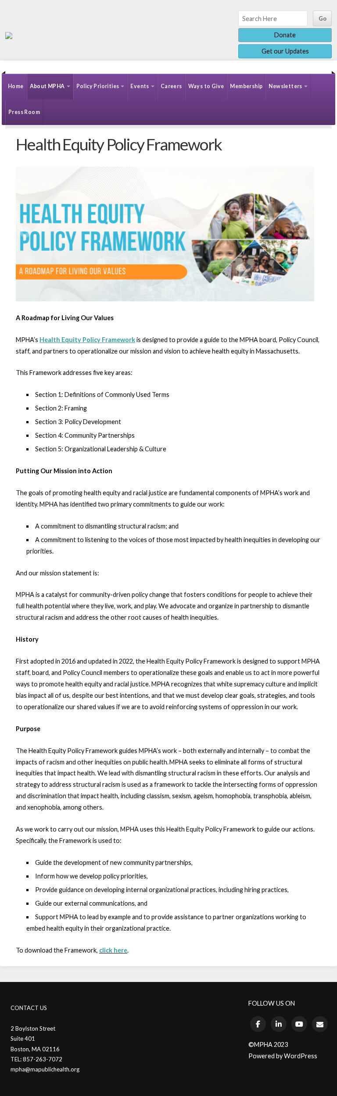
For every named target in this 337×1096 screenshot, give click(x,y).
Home (16, 86)
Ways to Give (206, 86)
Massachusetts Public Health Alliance (8, 35)
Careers (171, 86)
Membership (246, 86)
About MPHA (47, 86)
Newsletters (285, 86)
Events (139, 86)
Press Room (24, 112)
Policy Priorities (97, 86)
